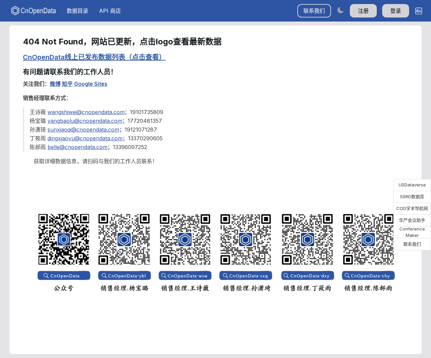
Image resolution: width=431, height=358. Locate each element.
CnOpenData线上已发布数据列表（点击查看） (94, 57)
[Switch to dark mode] (340, 10)
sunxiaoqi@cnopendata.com (83, 129)
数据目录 (77, 10)
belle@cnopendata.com (77, 147)
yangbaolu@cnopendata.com (84, 120)
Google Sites (90, 83)
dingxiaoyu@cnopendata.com (85, 138)
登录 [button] (395, 10)
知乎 (67, 83)
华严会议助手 (412, 220)
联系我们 (314, 10)
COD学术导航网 (412, 208)
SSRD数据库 (412, 196)
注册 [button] (363, 10)
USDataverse (412, 184)
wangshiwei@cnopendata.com (86, 112)
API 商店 (110, 10)
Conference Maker (412, 232)
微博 (55, 83)
